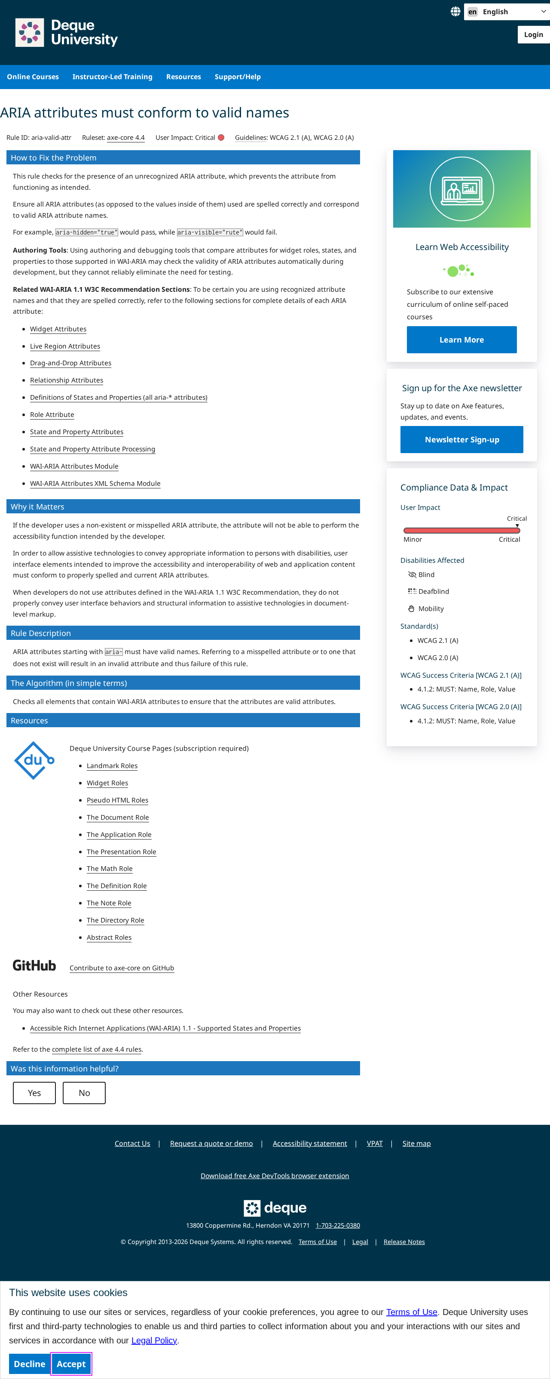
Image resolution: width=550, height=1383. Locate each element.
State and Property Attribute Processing (93, 449)
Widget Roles (107, 782)
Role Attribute (52, 414)
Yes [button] (34, 1093)
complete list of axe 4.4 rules (96, 1049)
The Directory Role (115, 920)
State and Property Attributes (76, 431)
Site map (417, 1143)
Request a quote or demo (211, 1143)
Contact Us (132, 1143)
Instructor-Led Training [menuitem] (113, 76)
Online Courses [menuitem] (33, 76)
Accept (71, 1364)
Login (534, 34)
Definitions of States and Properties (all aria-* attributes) (119, 397)
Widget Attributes (58, 328)
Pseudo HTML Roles (117, 800)
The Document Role (118, 817)
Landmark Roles (112, 765)
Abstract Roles (109, 937)
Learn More (478, 339)
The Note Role (109, 903)
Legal (360, 1242)
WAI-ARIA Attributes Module (74, 466)
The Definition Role (117, 885)
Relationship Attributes (66, 380)
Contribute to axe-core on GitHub (122, 967)
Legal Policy (154, 1340)
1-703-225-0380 (338, 1225)
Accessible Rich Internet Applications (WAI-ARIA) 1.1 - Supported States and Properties (165, 1028)
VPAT (375, 1143)
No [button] (84, 1093)
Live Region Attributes (65, 346)
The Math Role (110, 868)
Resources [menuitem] (183, 76)
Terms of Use (411, 1312)
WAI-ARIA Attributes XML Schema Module (95, 483)
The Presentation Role (121, 851)
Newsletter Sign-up (462, 439)
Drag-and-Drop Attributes (70, 362)
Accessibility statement (310, 1143)
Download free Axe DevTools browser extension (275, 1175)
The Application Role (119, 834)
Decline (30, 1364)
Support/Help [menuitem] (238, 76)
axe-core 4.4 (126, 137)
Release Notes (404, 1242)
